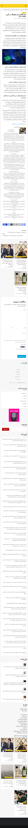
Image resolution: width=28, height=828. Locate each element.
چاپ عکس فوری (24, 714)
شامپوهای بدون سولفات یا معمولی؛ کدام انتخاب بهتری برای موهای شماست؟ (21, 289)
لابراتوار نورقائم (24, 724)
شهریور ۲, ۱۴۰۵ (9, 267)
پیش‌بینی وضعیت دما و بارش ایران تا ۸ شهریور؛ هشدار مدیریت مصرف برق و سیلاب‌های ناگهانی (14, 560)
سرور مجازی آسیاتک (23, 723)
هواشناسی (24, 403)
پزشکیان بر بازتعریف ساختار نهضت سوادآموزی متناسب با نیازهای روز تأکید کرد (15, 473)
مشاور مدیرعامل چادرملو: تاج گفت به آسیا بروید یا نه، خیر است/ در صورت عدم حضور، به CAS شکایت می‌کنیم (15, 566)
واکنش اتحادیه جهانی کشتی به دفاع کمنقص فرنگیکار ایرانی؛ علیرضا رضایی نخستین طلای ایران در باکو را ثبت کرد (14, 528)
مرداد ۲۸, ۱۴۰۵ (23, 814)
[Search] (2, 6)
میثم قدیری (23, 18)
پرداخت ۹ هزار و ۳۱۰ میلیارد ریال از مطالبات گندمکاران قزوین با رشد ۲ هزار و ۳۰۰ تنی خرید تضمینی (14, 545)
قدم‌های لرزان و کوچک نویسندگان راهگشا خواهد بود (16, 603)
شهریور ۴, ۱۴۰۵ (23, 268)
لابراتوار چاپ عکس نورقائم (21, 726)
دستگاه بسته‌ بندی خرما (22, 721)
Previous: (16, 231)
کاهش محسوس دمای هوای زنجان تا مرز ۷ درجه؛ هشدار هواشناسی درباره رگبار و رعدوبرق (15, 577)
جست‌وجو (24, 424)
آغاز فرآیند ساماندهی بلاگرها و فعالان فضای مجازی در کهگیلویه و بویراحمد (14, 555)
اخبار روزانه (24, 12)
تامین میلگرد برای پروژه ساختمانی (20, 731)
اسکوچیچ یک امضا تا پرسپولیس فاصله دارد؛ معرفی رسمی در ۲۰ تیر (14, 653)
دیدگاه (24, 310)
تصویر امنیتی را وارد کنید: (21, 349)
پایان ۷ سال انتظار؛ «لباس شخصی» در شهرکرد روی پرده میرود (14, 582)
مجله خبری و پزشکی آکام (22, 733)
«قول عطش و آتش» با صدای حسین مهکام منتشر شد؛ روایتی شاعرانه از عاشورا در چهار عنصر (15, 485)
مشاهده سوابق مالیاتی (22, 719)
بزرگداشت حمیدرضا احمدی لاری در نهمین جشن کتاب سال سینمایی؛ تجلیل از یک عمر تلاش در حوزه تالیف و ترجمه (15, 642)
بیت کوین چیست (23, 729)
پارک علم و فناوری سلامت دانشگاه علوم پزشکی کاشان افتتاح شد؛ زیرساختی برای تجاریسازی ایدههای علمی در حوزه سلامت (14, 683)
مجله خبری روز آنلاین (16, 124)
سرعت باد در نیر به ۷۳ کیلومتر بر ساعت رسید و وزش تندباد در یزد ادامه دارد (14, 456)
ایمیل (24, 327)
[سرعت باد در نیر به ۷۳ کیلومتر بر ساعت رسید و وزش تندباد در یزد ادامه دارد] (7, 772)
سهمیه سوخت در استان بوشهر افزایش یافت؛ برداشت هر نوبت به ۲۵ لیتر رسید (14, 490)
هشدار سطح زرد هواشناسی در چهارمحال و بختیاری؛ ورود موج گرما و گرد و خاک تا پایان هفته (15, 636)
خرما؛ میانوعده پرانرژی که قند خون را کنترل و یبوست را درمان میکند (14, 699)
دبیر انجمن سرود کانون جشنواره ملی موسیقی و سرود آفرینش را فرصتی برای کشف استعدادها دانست (21, 263)
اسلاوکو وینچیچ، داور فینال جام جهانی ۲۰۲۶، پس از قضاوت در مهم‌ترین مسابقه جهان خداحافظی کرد (15, 539)
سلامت (25, 398)
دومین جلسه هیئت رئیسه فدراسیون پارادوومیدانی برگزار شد (14, 507)
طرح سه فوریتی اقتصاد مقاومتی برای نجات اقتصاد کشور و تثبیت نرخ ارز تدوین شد (14, 479)
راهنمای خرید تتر (23, 718)
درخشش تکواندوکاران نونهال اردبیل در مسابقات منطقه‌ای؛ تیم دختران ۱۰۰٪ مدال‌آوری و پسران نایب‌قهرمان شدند (14, 501)
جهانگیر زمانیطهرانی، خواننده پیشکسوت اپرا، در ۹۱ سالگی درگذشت (15, 625)
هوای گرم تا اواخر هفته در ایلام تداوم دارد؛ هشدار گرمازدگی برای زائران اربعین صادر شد (15, 534)
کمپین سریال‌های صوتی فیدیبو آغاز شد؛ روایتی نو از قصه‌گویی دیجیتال (14, 572)
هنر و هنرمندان (19, 256)
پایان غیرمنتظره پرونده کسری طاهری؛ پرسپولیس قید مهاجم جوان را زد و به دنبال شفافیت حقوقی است (15, 619)
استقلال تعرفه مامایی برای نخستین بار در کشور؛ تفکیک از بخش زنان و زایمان (14, 691)
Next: (12, 234)
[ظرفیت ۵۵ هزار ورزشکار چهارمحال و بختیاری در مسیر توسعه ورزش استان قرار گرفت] (7, 251)
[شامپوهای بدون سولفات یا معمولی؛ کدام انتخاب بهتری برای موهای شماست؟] (21, 278)
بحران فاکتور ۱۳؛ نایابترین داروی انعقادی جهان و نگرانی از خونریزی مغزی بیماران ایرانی (15, 675)
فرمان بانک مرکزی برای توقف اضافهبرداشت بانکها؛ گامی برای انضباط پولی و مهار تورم (14, 522)
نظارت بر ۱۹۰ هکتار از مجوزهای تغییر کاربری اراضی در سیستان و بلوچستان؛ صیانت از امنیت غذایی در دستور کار (14, 613)
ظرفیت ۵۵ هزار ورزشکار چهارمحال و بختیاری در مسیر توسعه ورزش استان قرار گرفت (7, 262)
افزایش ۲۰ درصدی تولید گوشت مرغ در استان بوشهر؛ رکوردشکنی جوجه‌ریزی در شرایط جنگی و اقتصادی (16, 496)
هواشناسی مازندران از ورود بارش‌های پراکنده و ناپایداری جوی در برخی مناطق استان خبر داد (14, 468)
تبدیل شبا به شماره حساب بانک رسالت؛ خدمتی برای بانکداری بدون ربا (14, 647)
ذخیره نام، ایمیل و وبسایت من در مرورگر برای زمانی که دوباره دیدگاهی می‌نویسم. (15, 341)
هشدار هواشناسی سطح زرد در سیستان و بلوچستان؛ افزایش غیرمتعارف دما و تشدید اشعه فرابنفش (15, 608)
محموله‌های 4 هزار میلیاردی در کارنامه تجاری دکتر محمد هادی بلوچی (14, 592)
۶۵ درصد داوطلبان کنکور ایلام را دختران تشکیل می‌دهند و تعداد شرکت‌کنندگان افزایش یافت (15, 462)
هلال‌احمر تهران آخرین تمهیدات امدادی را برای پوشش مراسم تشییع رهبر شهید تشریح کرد (15, 667)
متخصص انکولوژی (23, 709)
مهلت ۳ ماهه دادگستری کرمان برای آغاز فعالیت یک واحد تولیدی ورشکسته (14, 587)
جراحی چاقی (24, 716)
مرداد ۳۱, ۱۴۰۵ (5, 786)
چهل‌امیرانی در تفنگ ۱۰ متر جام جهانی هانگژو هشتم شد (15, 550)
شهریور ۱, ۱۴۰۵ (18, 293)
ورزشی (7, 256)
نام (12, 327)
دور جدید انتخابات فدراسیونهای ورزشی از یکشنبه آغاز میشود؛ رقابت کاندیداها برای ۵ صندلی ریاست (14, 630)
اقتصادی (24, 396)
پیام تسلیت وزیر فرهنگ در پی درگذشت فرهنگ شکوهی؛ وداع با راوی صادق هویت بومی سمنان (14, 517)
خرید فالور (25, 728)
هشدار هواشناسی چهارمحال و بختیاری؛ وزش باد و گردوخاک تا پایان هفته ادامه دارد (14, 511)
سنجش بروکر (24, 711)
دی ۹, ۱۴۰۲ (17, 18)
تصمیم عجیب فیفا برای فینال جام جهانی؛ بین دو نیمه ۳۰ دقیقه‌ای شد (15, 598)
